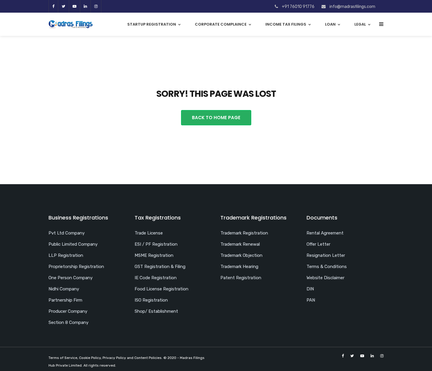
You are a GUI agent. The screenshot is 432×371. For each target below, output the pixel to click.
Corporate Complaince (221, 24)
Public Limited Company (73, 244)
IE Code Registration (156, 277)
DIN (310, 289)
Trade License (149, 233)
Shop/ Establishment (156, 311)
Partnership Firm (65, 300)
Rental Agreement (325, 233)
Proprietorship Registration (76, 266)
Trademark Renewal (240, 244)
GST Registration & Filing (160, 266)
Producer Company (67, 311)
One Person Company (70, 277)
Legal (360, 24)
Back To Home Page (216, 117)
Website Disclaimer (325, 277)
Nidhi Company (63, 289)
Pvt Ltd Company (66, 233)
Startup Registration (151, 24)
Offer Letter (318, 244)
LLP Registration (65, 255)
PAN (311, 300)
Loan (330, 24)
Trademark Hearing (239, 266)
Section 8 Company (68, 322)
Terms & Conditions (327, 266)
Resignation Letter (326, 255)
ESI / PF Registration (156, 244)
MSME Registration (154, 255)
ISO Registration (151, 300)
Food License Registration (161, 289)
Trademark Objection (241, 255)
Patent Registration (240, 277)
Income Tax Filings (285, 24)
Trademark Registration (244, 233)
